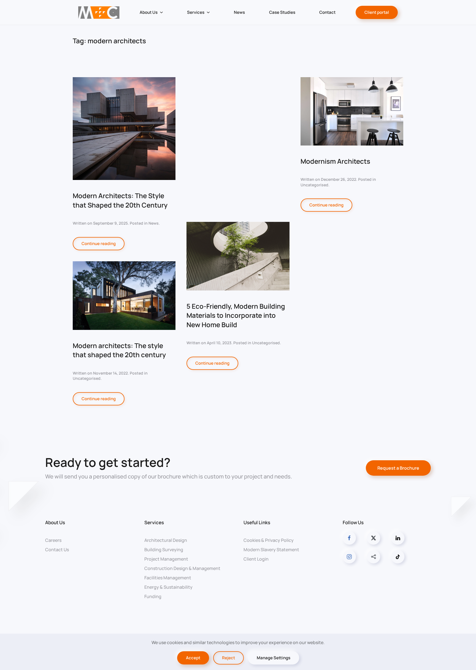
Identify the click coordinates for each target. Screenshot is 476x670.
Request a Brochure (398, 468)
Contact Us (57, 550)
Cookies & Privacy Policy (269, 540)
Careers (53, 540)
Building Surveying (163, 550)
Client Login (256, 559)
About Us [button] (149, 12)
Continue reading (99, 243)
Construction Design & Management (182, 568)
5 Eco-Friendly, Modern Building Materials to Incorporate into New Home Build (235, 315)
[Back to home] (99, 12)
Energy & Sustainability (168, 587)
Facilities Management (167, 578)
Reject (228, 658)
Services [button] (195, 12)
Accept (193, 658)
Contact (327, 12)
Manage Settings (273, 658)
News (239, 12)
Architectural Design (165, 540)
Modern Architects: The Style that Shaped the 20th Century (120, 200)
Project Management (166, 559)
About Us (55, 522)
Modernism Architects (335, 161)
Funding (152, 596)
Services (154, 522)
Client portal (376, 12)
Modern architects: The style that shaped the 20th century (119, 350)
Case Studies (282, 12)
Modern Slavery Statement (271, 550)
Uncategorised (266, 342)
